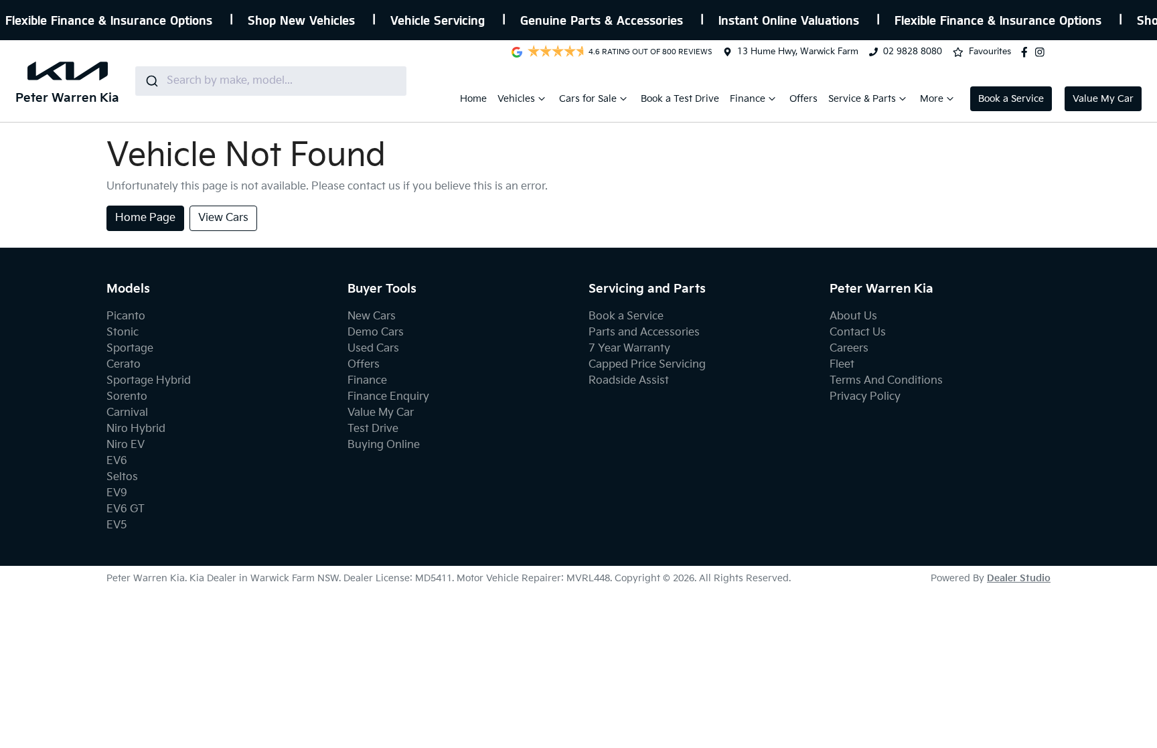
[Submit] (151, 81)
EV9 (116, 493)
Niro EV (125, 445)
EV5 (116, 525)
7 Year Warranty (629, 348)
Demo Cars (376, 332)
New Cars (372, 316)
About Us (853, 316)
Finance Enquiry (388, 396)
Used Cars (373, 348)
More (931, 98)
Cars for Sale (588, 98)
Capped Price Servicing (647, 364)
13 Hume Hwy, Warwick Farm (797, 51)
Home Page (145, 218)
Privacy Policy (865, 396)
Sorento (126, 396)
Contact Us (858, 332)
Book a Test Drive (680, 98)
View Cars (223, 218)
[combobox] (270, 81)
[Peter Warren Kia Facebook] (1027, 52)
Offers (803, 98)
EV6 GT (125, 509)
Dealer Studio (1019, 578)
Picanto (125, 316)
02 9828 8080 (912, 51)
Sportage (129, 348)
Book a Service (1011, 98)
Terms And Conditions (886, 380)
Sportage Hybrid (148, 380)
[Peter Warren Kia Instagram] (1042, 52)
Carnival (127, 412)
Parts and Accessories (644, 332)
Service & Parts (862, 98)
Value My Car (1103, 98)
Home (473, 98)
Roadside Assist (629, 380)
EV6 (116, 461)
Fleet (842, 364)
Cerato (123, 364)
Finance (747, 98)
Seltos (122, 477)
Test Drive (373, 429)
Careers (849, 348)
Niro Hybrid (135, 429)
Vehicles (516, 98)
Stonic (122, 332)
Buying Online (384, 445)
